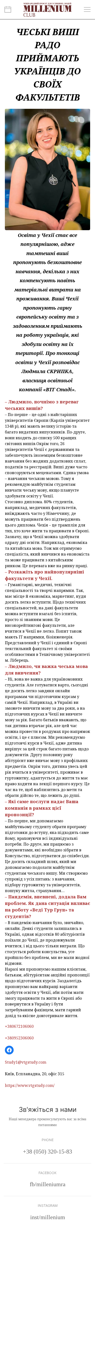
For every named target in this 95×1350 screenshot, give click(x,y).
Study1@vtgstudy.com (25, 1062)
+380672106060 (19, 1026)
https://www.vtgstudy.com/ (30, 1085)
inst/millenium (47, 1217)
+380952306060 (19, 1038)
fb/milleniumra (48, 1184)
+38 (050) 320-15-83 (47, 1151)
